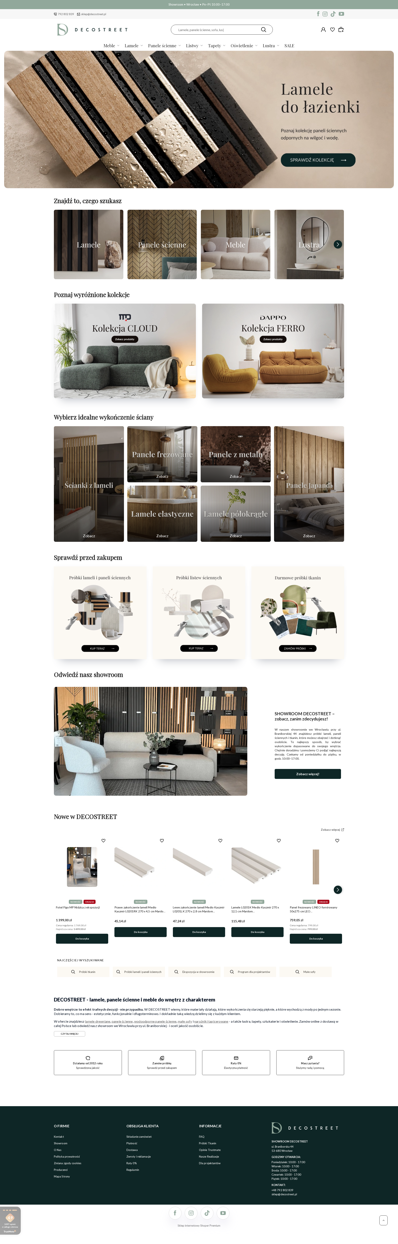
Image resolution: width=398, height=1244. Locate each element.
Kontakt (59, 1136)
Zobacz (89, 535)
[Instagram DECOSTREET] (325, 14)
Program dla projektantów (254, 972)
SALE (289, 45)
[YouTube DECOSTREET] (341, 14)
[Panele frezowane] (162, 454)
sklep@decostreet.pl (93, 14)
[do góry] (383, 1220)
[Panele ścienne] (162, 244)
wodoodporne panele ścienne (155, 1021)
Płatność (131, 1143)
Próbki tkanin (87, 972)
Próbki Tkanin (207, 1143)
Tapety (214, 45)
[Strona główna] (92, 29)
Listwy (192, 45)
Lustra (269, 45)
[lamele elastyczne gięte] (162, 514)
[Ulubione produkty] (332, 29)
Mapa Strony (62, 1176)
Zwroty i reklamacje (138, 1156)
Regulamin (132, 1169)
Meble (109, 45)
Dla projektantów (210, 1163)
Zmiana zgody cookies (67, 1163)
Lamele (131, 45)
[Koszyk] (341, 29)
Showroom (60, 1143)
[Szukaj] (263, 30)
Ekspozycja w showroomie (198, 972)
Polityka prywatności (67, 1156)
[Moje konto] (323, 29)
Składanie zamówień (139, 1136)
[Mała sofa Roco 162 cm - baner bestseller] (199, 119)
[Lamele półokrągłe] (236, 514)
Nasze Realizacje (209, 1156)
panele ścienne (122, 1021)
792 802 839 (66, 14)
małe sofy (185, 1021)
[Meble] (235, 244)
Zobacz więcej (88, 274)
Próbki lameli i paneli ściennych (142, 972)
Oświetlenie (242, 45)
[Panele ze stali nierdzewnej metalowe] (236, 454)
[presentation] (60, 244)
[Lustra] (309, 244)
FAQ (201, 1136)
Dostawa (132, 1150)
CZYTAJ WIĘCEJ (69, 1033)
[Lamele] (88, 244)
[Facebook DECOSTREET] (318, 14)
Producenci (61, 1169)
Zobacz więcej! (307, 774)
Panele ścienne (162, 45)
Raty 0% (131, 1163)
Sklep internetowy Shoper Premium (199, 1225)
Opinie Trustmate (210, 1150)
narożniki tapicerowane (211, 1021)
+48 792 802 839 (283, 1190)
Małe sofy (309, 972)
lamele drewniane (97, 1021)
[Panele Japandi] (309, 484)
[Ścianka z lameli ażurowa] (89, 484)
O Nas (58, 1150)
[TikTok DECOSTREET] (333, 14)
